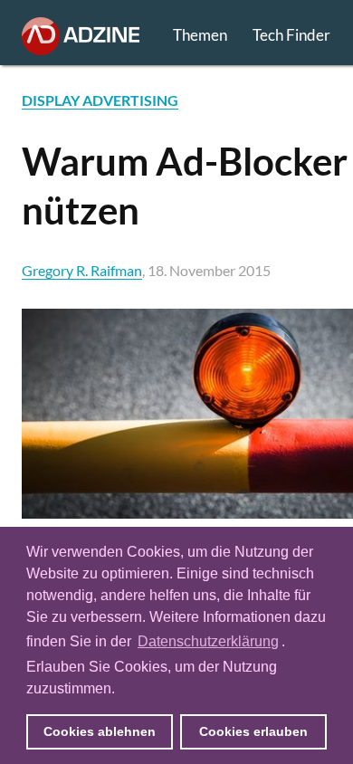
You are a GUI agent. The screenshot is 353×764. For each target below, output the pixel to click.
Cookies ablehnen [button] (99, 731)
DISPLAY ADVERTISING (100, 100)
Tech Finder (291, 34)
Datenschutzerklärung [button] (208, 641)
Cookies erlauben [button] (253, 731)
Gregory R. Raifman (82, 270)
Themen (200, 34)
